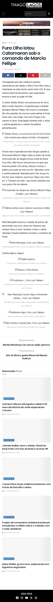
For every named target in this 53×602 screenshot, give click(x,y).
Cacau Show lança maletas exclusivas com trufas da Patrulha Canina (26, 485)
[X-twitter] (31, 597)
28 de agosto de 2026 (11, 414)
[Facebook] (17, 597)
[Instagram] (21, 597)
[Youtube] (26, 597)
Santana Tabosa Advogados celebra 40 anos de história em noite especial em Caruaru (24, 407)
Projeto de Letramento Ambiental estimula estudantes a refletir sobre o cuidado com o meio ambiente (26, 525)
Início (4, 43)
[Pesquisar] (49, 14)
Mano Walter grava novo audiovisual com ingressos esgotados (25, 566)
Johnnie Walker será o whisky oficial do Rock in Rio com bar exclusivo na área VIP (25, 447)
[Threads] (35, 597)
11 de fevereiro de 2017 (11, 69)
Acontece (12, 43)
